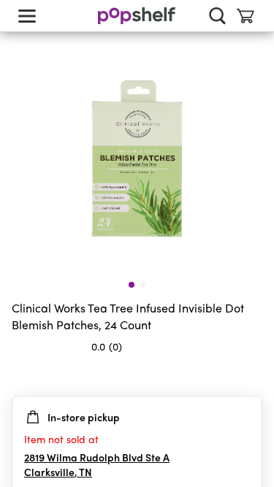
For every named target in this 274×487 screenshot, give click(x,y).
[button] (250, 375)
